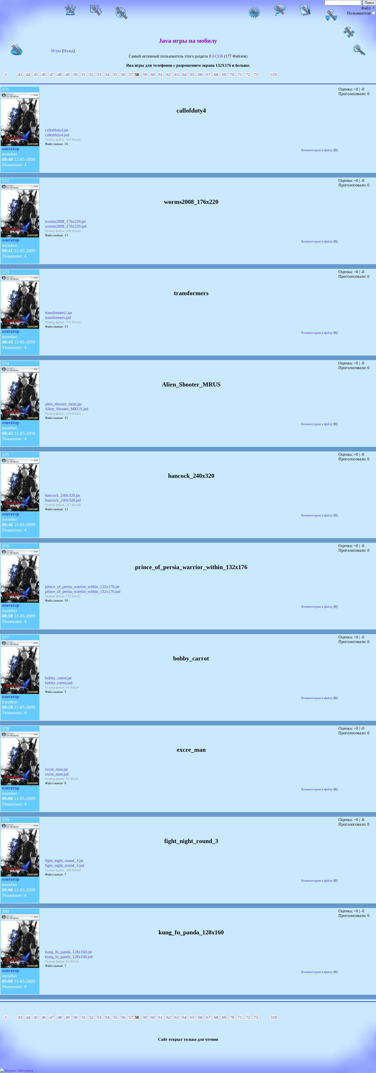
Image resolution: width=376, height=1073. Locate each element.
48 (60, 74)
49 (67, 74)
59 (145, 74)
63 (176, 74)
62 (169, 74)
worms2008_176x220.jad (65, 226)
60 (153, 74)
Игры (56, 51)
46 (44, 74)
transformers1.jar (58, 313)
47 (52, 74)
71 (240, 74)
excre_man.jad (57, 774)
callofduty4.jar (56, 130)
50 (75, 74)
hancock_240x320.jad (63, 500)
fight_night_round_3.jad (64, 865)
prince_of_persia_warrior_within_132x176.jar (82, 586)
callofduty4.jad (57, 135)
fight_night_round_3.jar (64, 860)
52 (91, 74)
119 (274, 74)
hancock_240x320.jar (62, 495)
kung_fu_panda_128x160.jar (68, 952)
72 (248, 74)
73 (256, 74)
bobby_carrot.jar (58, 678)
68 (216, 74)
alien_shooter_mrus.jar (63, 404)
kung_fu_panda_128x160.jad (69, 957)
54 (107, 74)
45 (36, 74)
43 (20, 74)
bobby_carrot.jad (58, 683)
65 (192, 74)
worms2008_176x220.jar (65, 221)
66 (200, 74)
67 (208, 74)
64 (184, 74)
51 (83, 74)
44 (28, 74)
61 (161, 74)
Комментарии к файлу (317, 150)
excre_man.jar (56, 769)
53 (99, 74)
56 (123, 74)
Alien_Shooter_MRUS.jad (66, 409)
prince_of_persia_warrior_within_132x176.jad (82, 591)
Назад (68, 51)
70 (232, 74)
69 (224, 74)
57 (131, 74)
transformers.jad (58, 317)
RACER (216, 56)
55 (115, 74)
